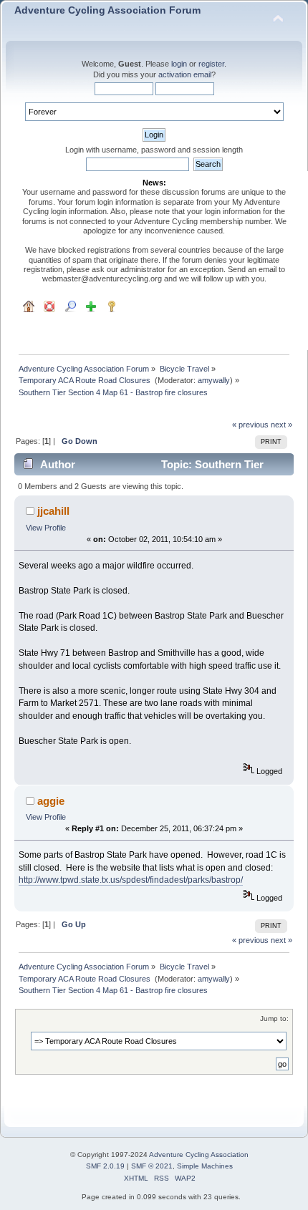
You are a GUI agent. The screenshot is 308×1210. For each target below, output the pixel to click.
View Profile (46, 527)
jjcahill (53, 511)
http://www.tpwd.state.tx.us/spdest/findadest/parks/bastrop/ (131, 880)
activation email (184, 74)
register (211, 63)
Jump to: (274, 1018)
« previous (250, 424)
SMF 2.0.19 (105, 1166)
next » (281, 424)
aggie (50, 801)
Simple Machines (205, 1166)
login (179, 63)
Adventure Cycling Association (199, 1154)
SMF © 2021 (152, 1166)
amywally (214, 380)
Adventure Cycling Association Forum (107, 10)
